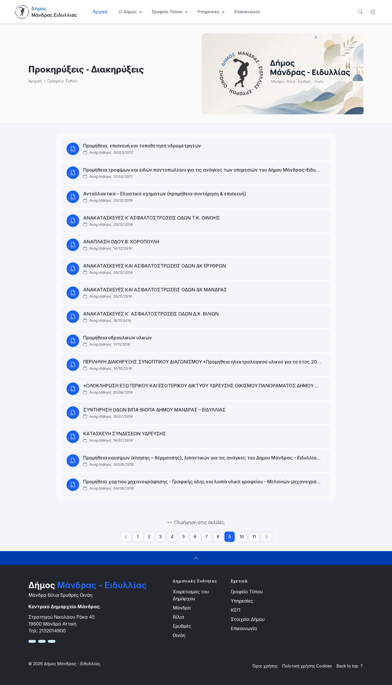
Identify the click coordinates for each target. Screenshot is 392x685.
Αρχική (100, 11)
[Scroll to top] (196, 558)
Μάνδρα (182, 608)
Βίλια (178, 617)
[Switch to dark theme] (373, 12)
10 (242, 536)
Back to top (348, 665)
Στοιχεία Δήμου (248, 619)
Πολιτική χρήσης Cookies (307, 665)
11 (254, 536)
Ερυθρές (182, 626)
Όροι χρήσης (265, 665)
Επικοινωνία (247, 11)
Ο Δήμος (128, 11)
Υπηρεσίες (242, 601)
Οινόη (179, 635)
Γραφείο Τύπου (62, 80)
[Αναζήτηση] (360, 12)
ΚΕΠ (235, 610)
